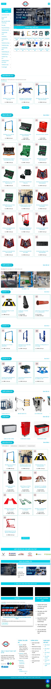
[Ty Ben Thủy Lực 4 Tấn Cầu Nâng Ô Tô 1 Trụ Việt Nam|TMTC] (25, 478)
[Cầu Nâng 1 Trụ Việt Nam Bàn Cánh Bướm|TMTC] (40, 500)
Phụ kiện (3, 25)
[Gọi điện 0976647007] (48, 685)
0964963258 (21, 663)
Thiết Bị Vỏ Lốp (5, 64)
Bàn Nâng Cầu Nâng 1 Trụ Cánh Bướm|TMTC (8, 311)
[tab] (4, 80)
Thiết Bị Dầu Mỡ (5, 30)
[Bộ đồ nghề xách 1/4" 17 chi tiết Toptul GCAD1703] (9, 173)
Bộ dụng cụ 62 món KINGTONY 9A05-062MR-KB (42, 182)
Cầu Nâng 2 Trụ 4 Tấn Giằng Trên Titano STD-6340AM (42, 99)
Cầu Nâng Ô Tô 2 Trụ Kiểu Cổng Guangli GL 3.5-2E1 (24, 345)
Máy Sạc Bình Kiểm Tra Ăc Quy (6, 22)
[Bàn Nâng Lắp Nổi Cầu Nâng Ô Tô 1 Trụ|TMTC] (25, 500)
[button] (3, 4)
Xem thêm (46, 115)
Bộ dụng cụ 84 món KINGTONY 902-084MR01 (42, 229)
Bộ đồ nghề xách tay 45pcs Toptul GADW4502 (42, 159)
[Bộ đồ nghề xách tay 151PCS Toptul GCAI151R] (25, 150)
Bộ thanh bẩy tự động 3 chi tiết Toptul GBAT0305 (42, 252)
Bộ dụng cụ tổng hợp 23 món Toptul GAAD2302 (25, 135)
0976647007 (21, 662)
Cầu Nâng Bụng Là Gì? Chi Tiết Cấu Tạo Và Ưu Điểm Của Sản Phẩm (17, 618)
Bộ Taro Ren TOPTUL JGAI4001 (42, 134)
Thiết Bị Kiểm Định (4, 48)
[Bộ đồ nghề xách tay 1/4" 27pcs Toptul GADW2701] (9, 196)
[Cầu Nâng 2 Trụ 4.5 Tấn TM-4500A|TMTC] (9, 126)
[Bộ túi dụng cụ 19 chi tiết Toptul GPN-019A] (25, 173)
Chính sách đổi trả (36, 654)
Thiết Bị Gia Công (5, 43)
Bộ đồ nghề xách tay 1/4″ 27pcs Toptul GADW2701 (9, 205)
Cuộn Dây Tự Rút (5, 14)
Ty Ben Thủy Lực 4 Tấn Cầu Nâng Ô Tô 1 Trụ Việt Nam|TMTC (42, 311)
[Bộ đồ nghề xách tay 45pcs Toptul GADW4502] (42, 150)
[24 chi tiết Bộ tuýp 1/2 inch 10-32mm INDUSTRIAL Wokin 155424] (9, 150)
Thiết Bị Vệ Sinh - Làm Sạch (5, 61)
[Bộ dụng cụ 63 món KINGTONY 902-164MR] (25, 243)
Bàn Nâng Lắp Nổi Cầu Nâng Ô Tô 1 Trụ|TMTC (25, 509)
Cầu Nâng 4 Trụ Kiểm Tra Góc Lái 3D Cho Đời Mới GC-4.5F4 (25, 205)
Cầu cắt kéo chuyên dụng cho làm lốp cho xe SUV (24, 378)
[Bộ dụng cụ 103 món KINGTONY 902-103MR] (9, 219)
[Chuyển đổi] (10, 15)
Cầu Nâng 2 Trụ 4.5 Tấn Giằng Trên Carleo (8, 99)
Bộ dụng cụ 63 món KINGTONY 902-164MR (25, 252)
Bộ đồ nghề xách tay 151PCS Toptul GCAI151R (25, 159)
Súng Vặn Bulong (5, 27)
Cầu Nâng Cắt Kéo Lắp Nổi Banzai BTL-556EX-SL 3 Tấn (41, 378)
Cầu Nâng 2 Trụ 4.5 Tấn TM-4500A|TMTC (8, 135)
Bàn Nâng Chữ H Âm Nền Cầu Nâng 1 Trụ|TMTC (10, 509)
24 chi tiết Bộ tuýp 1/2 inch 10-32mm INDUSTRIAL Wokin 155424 (9, 159)
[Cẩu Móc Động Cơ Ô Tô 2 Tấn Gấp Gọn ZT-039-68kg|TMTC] (10, 523)
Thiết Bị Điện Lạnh (4, 33)
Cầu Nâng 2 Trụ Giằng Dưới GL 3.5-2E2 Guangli (42, 345)
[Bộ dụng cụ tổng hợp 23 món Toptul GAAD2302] (25, 126)
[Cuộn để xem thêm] (25, 673)
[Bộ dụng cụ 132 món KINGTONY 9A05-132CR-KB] (9, 243)
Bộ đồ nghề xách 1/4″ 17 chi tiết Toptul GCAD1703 (9, 182)
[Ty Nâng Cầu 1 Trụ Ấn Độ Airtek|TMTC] (10, 478)
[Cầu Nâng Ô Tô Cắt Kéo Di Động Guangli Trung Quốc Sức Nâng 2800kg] (25, 90)
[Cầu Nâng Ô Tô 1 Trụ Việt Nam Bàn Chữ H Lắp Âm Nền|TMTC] (40, 478)
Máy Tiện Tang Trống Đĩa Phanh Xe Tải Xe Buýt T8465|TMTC (25, 229)
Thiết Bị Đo (4, 36)
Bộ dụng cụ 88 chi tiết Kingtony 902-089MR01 (42, 205)
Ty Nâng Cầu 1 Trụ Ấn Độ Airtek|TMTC (23, 311)
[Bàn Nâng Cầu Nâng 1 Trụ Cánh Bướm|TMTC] (40, 456)
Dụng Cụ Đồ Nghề (4, 18)
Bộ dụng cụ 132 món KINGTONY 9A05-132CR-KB (8, 252)
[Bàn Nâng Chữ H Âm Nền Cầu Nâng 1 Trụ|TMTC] (10, 500)
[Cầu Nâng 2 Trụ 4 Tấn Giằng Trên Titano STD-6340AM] (42, 90)
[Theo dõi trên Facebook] (8, 664)
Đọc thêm (5, 623)
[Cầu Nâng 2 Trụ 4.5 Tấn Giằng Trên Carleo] (9, 90)
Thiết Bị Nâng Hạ (5, 51)
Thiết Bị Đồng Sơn (5, 39)
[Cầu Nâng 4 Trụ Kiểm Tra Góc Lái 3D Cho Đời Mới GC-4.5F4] (25, 196)
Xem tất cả (46, 265)
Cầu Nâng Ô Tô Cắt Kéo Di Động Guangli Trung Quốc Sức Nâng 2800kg (25, 99)
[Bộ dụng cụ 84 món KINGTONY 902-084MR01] (42, 219)
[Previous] (3, 93)
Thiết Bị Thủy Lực (4, 57)
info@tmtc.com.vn (23, 671)
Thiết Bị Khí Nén (5, 45)
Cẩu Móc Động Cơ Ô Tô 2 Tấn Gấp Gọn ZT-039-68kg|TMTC (10, 532)
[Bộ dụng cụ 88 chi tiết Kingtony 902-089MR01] (42, 196)
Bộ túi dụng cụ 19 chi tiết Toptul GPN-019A (25, 182)
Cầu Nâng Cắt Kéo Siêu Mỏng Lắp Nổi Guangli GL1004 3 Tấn (8, 378)
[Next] (48, 93)
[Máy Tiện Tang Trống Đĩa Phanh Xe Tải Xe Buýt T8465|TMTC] (25, 219)
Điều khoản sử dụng (36, 646)
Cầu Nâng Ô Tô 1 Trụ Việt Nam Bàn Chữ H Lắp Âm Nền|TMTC (40, 487)
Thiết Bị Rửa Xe (5, 54)
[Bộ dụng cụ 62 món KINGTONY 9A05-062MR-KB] (42, 173)
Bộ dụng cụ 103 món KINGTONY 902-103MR (8, 229)
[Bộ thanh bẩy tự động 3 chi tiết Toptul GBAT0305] (42, 243)
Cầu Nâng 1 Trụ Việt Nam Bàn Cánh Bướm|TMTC (40, 509)
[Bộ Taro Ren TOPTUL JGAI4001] (42, 126)
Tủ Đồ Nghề (4, 67)
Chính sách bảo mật (36, 648)
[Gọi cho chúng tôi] (10, 664)
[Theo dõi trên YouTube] (13, 664)
